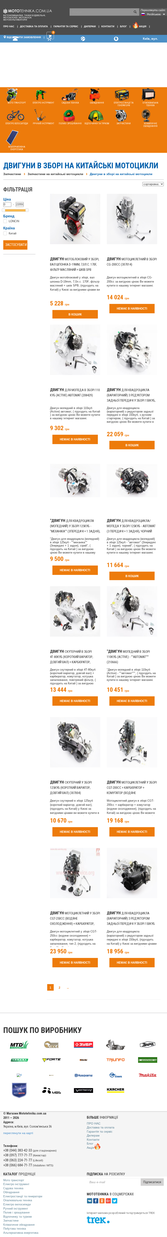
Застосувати (16, 245)
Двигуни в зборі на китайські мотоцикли (121, 174)
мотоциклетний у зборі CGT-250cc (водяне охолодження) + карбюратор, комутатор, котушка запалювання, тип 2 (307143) (75, 923)
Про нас (8, 26)
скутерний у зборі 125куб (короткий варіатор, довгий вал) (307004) (71, 787)
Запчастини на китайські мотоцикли (55, 174)
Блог (123, 26)
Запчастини (12, 174)
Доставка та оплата (34, 26)
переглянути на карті (18, 1133)
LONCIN (14, 221)
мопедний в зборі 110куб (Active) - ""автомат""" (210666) (128, 657)
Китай (12, 233)
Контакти (107, 26)
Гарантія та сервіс (65, 26)
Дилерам (90, 26)
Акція (142, 26)
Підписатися (152, 1182)
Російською (154, 14)
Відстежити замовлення (23, 37)
